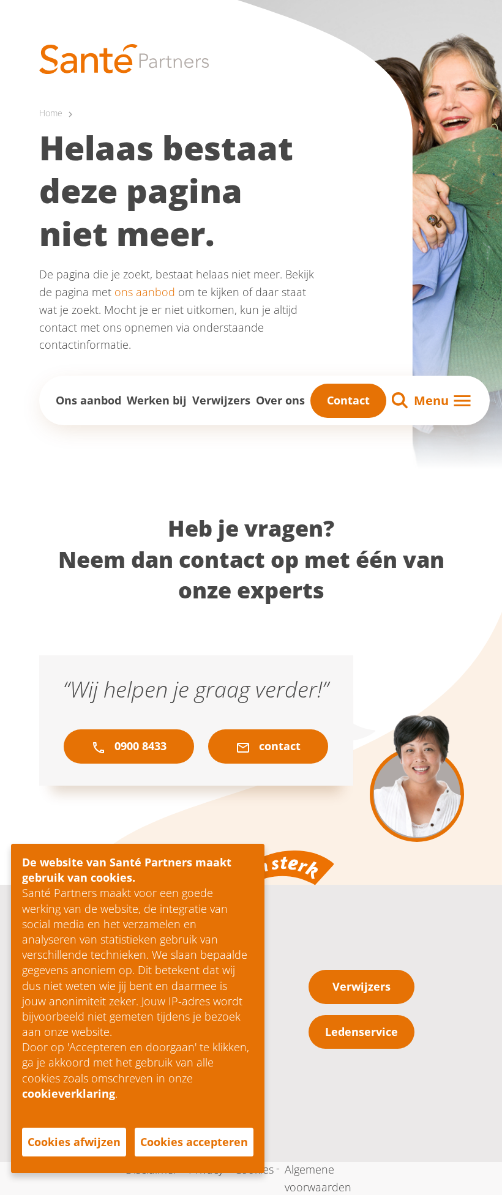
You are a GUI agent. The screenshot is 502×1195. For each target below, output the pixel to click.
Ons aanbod (88, 400)
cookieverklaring (68, 1093)
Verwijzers (221, 400)
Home (50, 113)
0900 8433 (139, 746)
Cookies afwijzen (74, 1141)
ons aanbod (144, 292)
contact (278, 746)
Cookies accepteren (194, 1141)
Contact (348, 400)
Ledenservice (361, 1031)
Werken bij (157, 400)
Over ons (280, 400)
